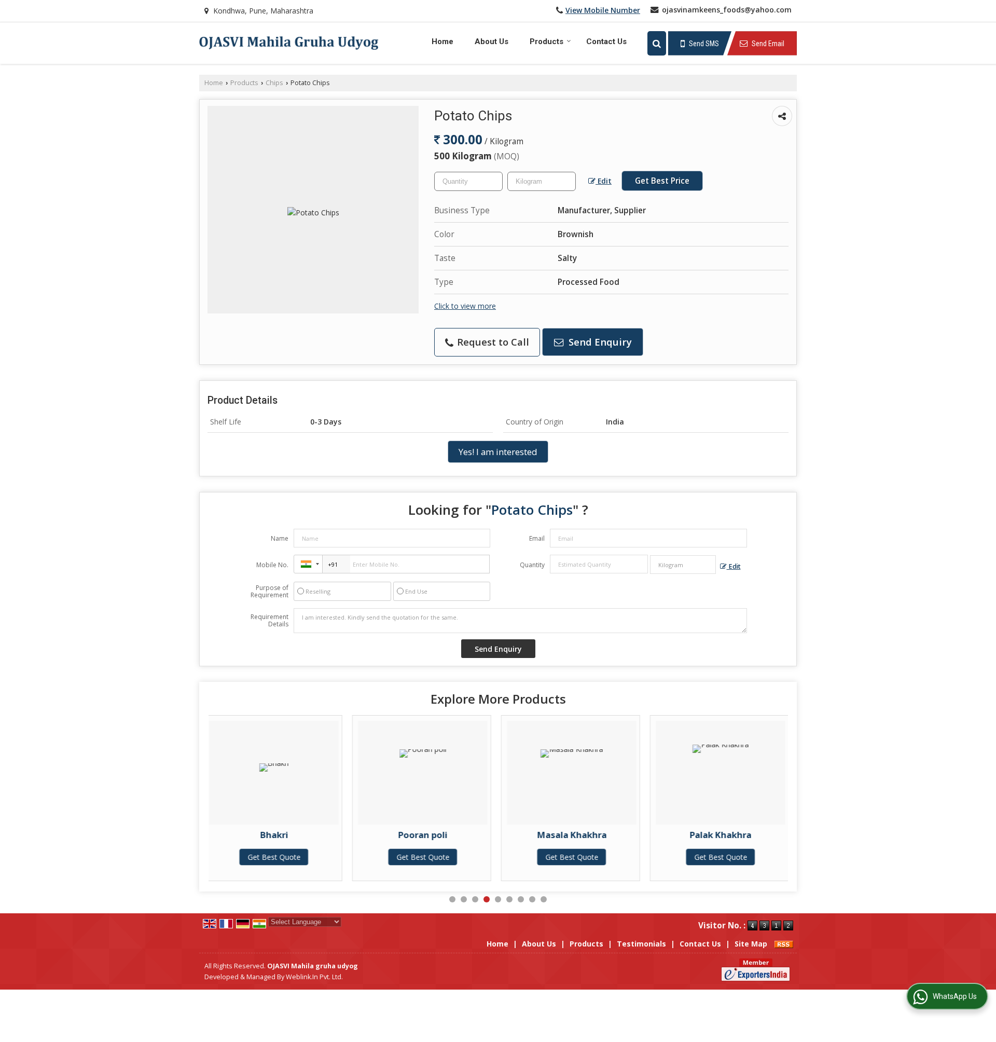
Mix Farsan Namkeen (734, 835)
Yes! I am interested (498, 452)
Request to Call (491, 341)
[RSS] (783, 944)
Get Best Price (662, 180)
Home (442, 41)
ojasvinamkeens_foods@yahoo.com (727, 10)
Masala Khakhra (436, 835)
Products (546, 41)
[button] (602, 10)
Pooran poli (287, 835)
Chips (274, 82)
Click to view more (465, 306)
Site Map (751, 944)
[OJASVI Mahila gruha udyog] (289, 42)
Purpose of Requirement (269, 591)
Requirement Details (269, 620)
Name (279, 538)
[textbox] (541, 181)
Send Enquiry (599, 341)
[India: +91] (308, 564)
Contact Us (606, 41)
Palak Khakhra (585, 835)
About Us (491, 41)
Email (537, 538)
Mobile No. (272, 564)
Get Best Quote (287, 857)
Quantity (532, 564)
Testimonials (641, 944)
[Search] (656, 43)
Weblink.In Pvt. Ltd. (314, 976)
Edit (604, 181)
